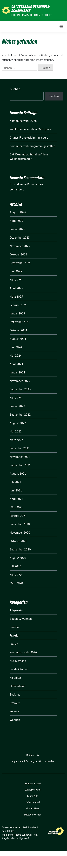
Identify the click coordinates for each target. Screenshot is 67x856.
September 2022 (20, 414)
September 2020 (20, 549)
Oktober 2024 (18, 330)
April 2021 (16, 499)
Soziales (15, 694)
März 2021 (16, 507)
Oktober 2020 (18, 541)
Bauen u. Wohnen (21, 618)
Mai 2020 (16, 575)
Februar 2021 (18, 516)
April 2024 (16, 364)
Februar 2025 (18, 305)
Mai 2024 (16, 355)
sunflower (27, 834)
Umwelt (15, 703)
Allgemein (16, 610)
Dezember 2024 (20, 322)
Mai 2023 (16, 398)
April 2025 (16, 288)
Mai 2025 (16, 280)
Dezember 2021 (20, 448)
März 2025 (16, 296)
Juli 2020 (15, 566)
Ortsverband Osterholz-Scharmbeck (30, 8)
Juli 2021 (15, 482)
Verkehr (14, 711)
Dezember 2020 (20, 524)
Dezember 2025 (20, 237)
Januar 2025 (17, 313)
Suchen (15, 89)
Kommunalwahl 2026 (23, 121)
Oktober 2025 (18, 254)
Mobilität (15, 677)
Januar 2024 (17, 372)
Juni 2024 (16, 347)
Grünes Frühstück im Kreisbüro (29, 137)
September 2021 (20, 465)
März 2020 (16, 583)
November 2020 (20, 532)
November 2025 (20, 246)
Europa (14, 627)
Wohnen (15, 720)
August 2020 (18, 558)
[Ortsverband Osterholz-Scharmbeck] (6, 10)
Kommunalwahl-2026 (23, 652)
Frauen (14, 644)
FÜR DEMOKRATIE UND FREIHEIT (31, 15)
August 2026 (18, 212)
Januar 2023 (17, 406)
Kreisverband (18, 661)
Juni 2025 (16, 271)
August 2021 (18, 473)
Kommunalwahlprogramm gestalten (32, 146)
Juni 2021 (16, 490)
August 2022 (18, 423)
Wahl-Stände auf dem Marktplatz (30, 129)
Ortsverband (17, 686)
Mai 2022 (16, 431)
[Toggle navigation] (61, 26)
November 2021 (20, 457)
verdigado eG (22, 838)
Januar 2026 (17, 229)
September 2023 (20, 389)
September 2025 (20, 263)
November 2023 (20, 381)
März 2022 (16, 440)
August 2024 (18, 339)
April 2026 (16, 221)
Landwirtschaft (19, 669)
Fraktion (15, 635)
